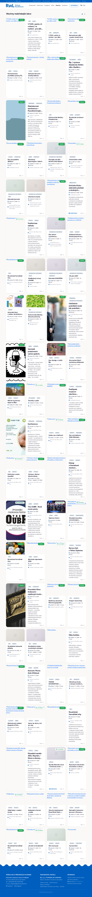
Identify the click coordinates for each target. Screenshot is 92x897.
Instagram (18, 886)
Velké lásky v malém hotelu (15, 811)
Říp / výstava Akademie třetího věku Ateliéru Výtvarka (76, 66)
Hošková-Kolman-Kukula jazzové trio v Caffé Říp (75, 236)
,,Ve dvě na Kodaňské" (35, 846)
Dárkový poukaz (37, 1)
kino (30, 586)
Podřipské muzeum (14, 167)
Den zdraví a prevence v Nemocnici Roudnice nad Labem (56, 237)
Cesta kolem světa (75, 160)
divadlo (31, 220)
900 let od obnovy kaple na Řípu (14, 402)
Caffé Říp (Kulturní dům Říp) (77, 243)
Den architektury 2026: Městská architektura (75, 437)
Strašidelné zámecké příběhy (15, 647)
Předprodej (32, 5)
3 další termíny (73, 213)
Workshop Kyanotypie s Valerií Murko (35, 161)
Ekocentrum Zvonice (55, 284)
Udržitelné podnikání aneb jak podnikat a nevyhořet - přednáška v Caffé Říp (75, 309)
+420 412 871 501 (12, 881)
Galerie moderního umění (15, 80)
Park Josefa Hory (33, 35)
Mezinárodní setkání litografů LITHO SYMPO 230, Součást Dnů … (15, 726)
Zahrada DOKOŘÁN (55, 278)
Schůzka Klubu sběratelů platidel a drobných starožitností (76, 189)
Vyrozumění (73, 846)
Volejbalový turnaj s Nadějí (34, 279)
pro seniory (73, 59)
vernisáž (35, 346)
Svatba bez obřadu (32, 224)
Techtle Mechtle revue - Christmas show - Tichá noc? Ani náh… (56, 767)
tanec (38, 398)
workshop (56, 32)
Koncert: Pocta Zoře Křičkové (34, 672)
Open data (76, 881)
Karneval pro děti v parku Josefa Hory (76, 36)
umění (9, 71)
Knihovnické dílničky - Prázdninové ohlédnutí (56, 119)
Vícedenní (64, 5)
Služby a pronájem (56, 1)
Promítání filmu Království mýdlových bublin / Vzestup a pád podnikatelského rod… (35, 595)
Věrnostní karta (46, 1)
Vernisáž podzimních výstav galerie (34, 351)
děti (30, 21)
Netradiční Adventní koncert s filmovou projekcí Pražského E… (76, 812)
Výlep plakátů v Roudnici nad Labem (71, 1)
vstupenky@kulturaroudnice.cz (18, 883)
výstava (15, 71)
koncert (36, 71)
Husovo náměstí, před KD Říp (15, 283)
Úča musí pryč (53, 846)
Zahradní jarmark (14, 199)
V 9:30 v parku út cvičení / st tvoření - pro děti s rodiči (35, 27)
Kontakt (84, 1)
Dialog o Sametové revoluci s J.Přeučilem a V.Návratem (74, 468)
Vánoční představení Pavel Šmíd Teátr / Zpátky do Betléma (56, 812)
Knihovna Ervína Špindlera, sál (54, 126)
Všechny (58, 5)
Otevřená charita (34, 197)
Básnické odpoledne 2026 (35, 560)
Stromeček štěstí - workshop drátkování (76, 361)
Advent (72, 762)
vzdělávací (39, 103)
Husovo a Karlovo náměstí (75, 126)
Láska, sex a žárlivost (56, 435)
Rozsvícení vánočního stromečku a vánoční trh (76, 767)
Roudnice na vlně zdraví (55, 157)
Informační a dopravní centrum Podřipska (76, 166)
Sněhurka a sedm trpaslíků (14, 475)
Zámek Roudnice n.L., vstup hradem (14, 655)
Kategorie (47, 5)
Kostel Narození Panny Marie (35, 80)
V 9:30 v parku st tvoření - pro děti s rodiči (54, 37)
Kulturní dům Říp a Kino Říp (35, 232)
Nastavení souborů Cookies (74, 883)
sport (34, 21)
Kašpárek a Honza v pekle (34, 811)
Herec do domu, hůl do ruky (35, 724)
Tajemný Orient (54, 518)
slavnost (77, 115)
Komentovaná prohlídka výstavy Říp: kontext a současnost (15, 76)
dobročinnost (79, 515)
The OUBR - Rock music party (35, 508)
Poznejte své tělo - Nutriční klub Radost (56, 161)
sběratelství (73, 182)
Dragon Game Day (75, 601)
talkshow (78, 545)
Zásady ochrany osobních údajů (75, 877)
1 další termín (54, 789)
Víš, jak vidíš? (73, 276)
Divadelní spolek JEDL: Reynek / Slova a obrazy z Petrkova (35, 757)
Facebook (9, 886)
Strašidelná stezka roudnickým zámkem (35, 647)
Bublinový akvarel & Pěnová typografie (55, 602)
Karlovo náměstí (75, 772)
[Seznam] (85, 14)
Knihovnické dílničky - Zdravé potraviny (35, 316)
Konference (33, 424)
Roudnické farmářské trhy (15, 277)
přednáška (31, 103)
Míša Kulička (74, 635)
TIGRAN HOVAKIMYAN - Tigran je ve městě (55, 684)
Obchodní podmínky (72, 879)
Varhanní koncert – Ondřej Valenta (34, 75)
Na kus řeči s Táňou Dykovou (76, 549)
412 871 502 (20, 881)
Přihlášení (75, 5)
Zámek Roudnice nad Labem (35, 655)
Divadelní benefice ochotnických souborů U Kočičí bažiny (75, 521)
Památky (16, 398)
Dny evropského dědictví (13, 161)
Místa (52, 5)
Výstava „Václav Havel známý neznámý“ (34, 476)
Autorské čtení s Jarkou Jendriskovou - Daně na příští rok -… (15, 314)
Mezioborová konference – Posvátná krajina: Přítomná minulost (35, 111)
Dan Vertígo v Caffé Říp (55, 361)
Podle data (40, 5)
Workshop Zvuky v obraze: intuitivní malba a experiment (76, 684)
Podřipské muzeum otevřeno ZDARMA (73, 393)
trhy (9, 196)
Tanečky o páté (33, 401)
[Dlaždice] (82, 14)
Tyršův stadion (33, 286)
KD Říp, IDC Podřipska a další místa (56, 852)
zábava (36, 220)
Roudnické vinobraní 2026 (76, 118)
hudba (75, 32)
